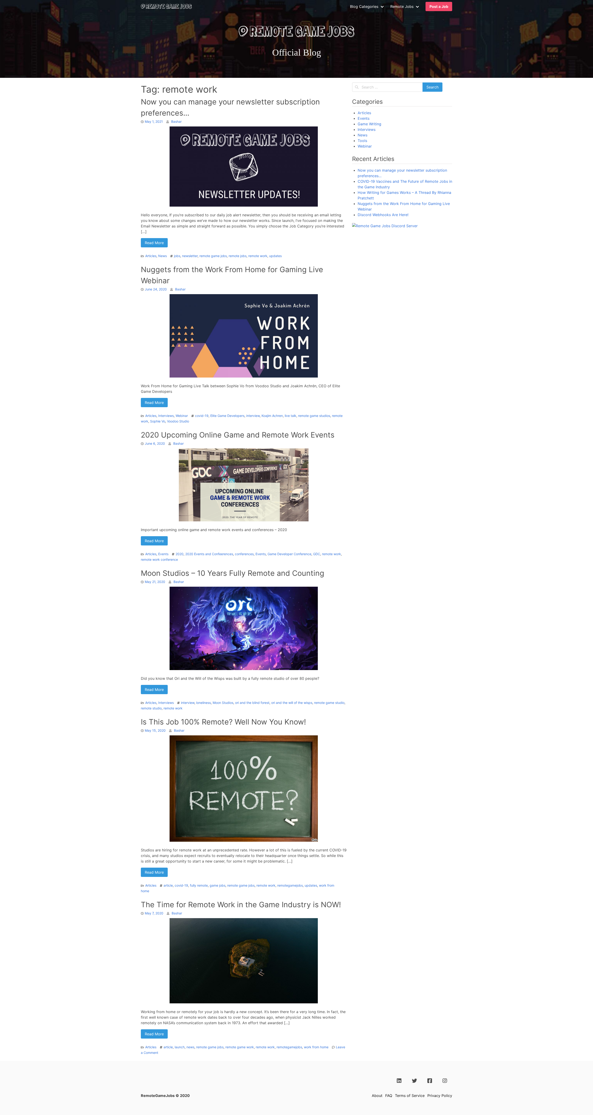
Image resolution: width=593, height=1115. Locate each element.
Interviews (166, 416)
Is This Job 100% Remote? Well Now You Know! (223, 721)
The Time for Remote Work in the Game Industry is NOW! (241, 904)
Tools (362, 140)
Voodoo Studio (178, 421)
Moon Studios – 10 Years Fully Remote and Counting (232, 573)
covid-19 (201, 416)
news (190, 1047)
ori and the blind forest (252, 703)
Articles (150, 256)
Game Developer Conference (289, 554)
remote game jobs (213, 256)
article (168, 885)
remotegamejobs (290, 885)
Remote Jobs (401, 6)
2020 (179, 554)
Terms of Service (410, 1095)
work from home (316, 1047)
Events (163, 554)
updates (275, 256)
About (377, 1095)
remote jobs (237, 256)
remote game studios (314, 416)
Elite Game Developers (227, 416)
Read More (154, 242)
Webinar (182, 416)
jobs (177, 256)
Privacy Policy (439, 1095)
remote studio (151, 708)
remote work (257, 256)
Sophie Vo (157, 421)
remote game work (239, 1047)
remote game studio (329, 703)
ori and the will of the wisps (291, 703)
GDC (316, 554)
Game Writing (369, 124)
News (162, 256)
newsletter (190, 256)
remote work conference (159, 559)
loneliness (203, 703)
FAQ (388, 1095)
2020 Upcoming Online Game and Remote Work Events (237, 434)
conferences (244, 554)
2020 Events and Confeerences (209, 554)
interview (253, 416)
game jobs (217, 885)
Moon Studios (223, 703)
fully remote (199, 885)
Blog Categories (364, 6)
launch (180, 1047)
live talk (290, 416)
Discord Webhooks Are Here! (383, 214)
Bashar (176, 121)
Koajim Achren (272, 416)
